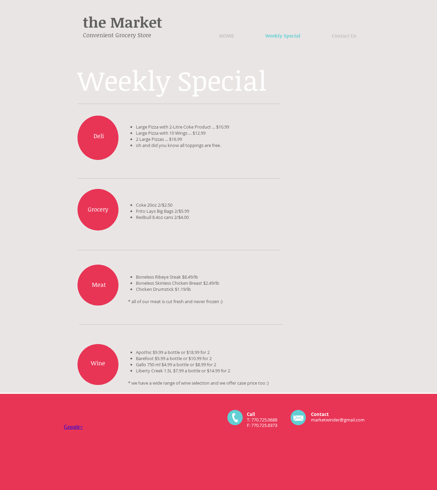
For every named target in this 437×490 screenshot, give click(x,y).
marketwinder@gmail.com (338, 420)
